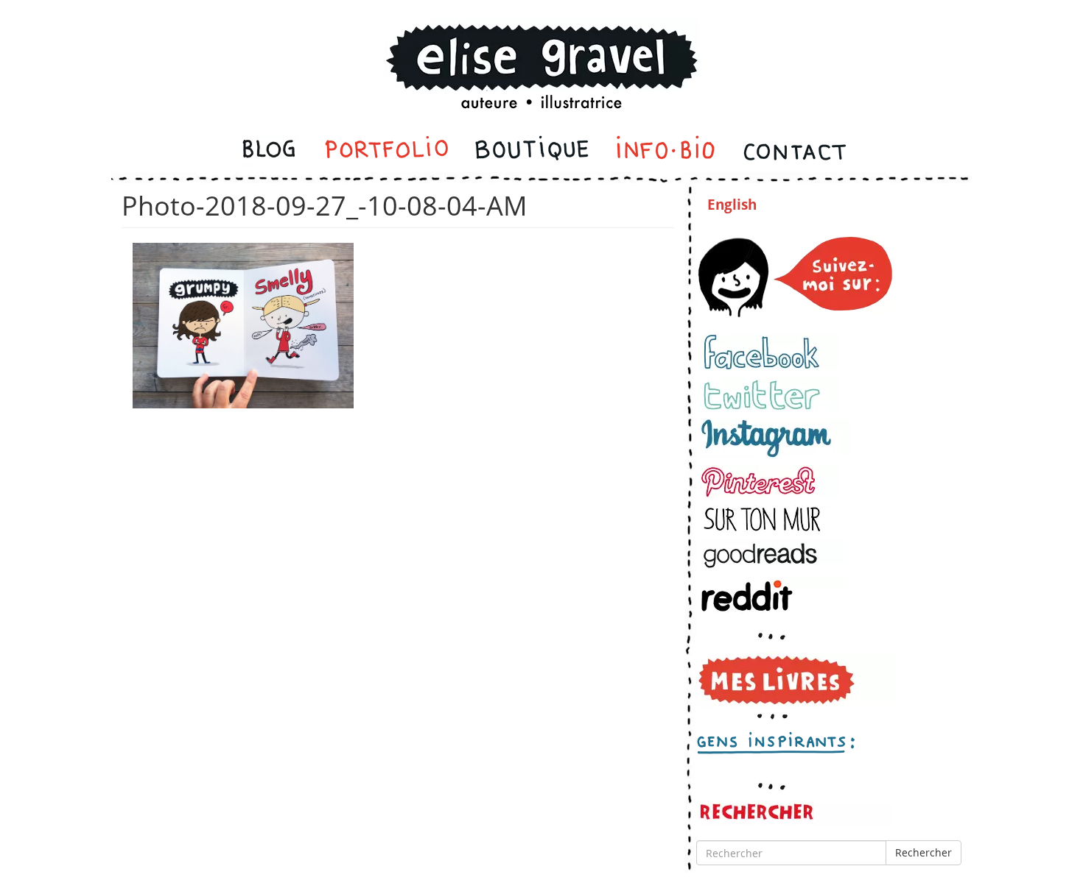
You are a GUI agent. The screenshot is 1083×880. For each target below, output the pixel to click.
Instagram (775, 438)
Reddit (772, 596)
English (732, 204)
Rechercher (923, 852)
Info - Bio (666, 151)
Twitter (769, 394)
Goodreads (772, 555)
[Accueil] (541, 46)
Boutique (532, 151)
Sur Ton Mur (769, 519)
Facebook (769, 352)
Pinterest (769, 481)
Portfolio (386, 151)
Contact (793, 151)
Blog (270, 151)
